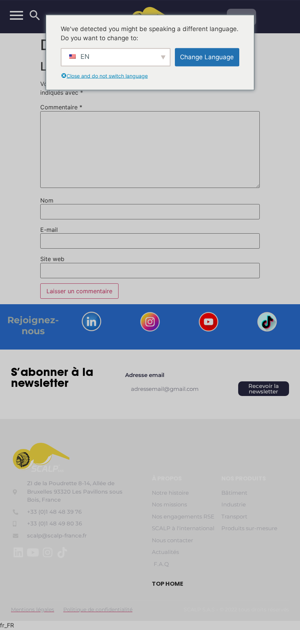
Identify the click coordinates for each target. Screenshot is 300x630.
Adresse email (144, 375)
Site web (52, 259)
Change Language (207, 56)
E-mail (49, 230)
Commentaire (61, 107)
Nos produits (243, 478)
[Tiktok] (62, 552)
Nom (46, 200)
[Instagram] (47, 552)
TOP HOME (167, 584)
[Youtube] (32, 552)
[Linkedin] (18, 552)
